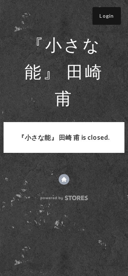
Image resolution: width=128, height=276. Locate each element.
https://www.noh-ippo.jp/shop (64, 179)
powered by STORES (64, 198)
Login (107, 16)
